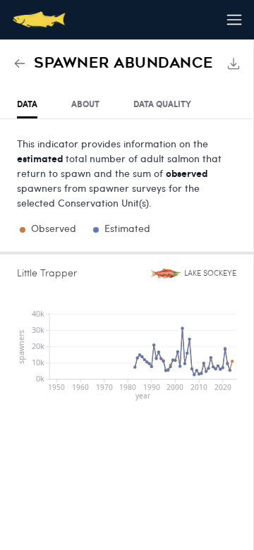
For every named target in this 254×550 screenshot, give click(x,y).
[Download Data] (233, 63)
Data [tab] (27, 104)
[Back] (20, 63)
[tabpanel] (126, 265)
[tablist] (126, 104)
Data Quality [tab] (162, 104)
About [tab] (85, 104)
